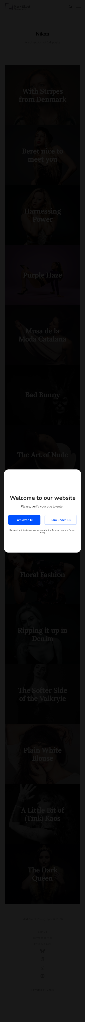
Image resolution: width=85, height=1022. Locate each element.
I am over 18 (24, 520)
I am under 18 (61, 520)
